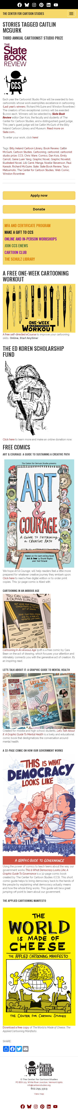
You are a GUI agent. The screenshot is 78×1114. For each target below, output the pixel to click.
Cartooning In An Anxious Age (19, 650)
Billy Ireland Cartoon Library (26, 148)
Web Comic (62, 170)
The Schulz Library (20, 259)
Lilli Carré (28, 162)
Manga (39, 162)
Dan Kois (54, 155)
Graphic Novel (41, 159)
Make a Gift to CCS (19, 232)
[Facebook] (20, 4)
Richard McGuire (22, 166)
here (35, 137)
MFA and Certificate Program (27, 225)
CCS (20, 155)
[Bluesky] (27, 4)
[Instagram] (35, 4)
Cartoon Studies (22, 152)
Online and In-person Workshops (31, 239)
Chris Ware (30, 155)
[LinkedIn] (49, 4)
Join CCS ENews (16, 245)
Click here (9, 439)
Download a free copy (16, 1027)
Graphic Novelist (60, 159)
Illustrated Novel (12, 162)
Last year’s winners (14, 106)
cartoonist (53, 152)
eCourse (19, 334)
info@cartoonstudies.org (39, 1085)
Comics (43, 155)
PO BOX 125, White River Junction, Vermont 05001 (39, 1082)
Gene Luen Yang (21, 159)
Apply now (39, 195)
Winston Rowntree (13, 173)
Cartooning (39, 152)
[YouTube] (55, 4)
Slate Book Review (50, 166)
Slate (36, 166)
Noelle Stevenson (54, 162)
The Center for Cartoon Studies (23, 13)
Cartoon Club (16, 252)
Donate (39, 209)
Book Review (51, 148)
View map (39, 1094)
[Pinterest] (42, 4)
